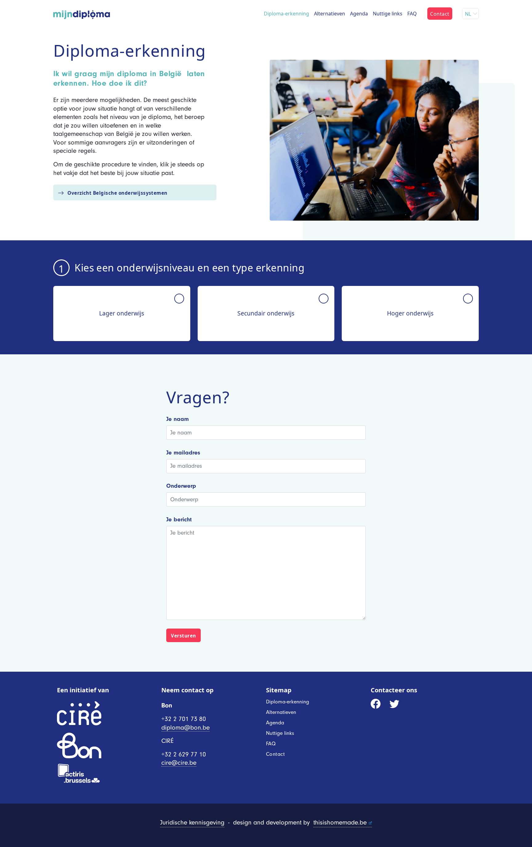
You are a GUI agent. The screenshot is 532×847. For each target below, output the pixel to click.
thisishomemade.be (340, 822)
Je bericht (178, 519)
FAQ (412, 13)
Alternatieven (329, 13)
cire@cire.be (178, 762)
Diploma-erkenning (286, 13)
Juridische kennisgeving (192, 822)
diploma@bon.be (185, 727)
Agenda (359, 13)
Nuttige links (387, 13)
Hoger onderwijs (410, 313)
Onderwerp (181, 486)
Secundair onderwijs (265, 313)
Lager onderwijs (121, 313)
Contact (439, 13)
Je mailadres (183, 452)
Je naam (177, 419)
